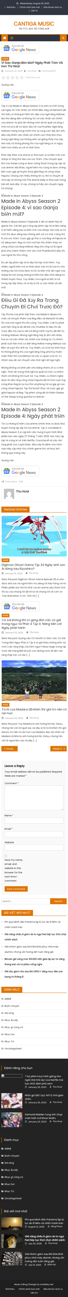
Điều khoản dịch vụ (53, 7)
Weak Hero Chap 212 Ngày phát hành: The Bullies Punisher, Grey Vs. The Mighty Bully (60, 748)
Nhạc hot (10, 1034)
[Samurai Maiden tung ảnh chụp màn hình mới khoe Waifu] (11, 1119)
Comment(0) (48, 71)
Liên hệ (34, 10)
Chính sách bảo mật (29, 7)
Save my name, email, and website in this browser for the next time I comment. (14, 870)
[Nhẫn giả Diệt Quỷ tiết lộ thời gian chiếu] (11, 1100)
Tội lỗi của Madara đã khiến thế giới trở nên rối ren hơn (34, 711)
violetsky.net (46, 1284)
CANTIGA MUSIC (34, 23)
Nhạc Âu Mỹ (11, 1020)
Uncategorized (13, 1048)
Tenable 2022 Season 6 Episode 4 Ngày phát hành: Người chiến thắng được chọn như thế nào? (12, 748)
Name (9, 815)
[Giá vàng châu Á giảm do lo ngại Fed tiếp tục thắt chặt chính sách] (11, 1241)
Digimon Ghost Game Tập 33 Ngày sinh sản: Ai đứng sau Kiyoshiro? (34, 567)
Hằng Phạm (56, 1226)
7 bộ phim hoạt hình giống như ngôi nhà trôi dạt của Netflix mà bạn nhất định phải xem (44, 1080)
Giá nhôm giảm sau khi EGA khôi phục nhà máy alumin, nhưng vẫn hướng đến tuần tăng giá (31, 949)
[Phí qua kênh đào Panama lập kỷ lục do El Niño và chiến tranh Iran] (11, 1223)
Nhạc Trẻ (9, 1041)
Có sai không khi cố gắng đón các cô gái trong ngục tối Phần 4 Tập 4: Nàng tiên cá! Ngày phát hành (32, 624)
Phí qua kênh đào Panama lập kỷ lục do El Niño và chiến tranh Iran (32, 924)
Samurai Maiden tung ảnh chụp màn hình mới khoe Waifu (43, 1116)
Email (9, 829)
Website (9, 842)
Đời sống (9, 1013)
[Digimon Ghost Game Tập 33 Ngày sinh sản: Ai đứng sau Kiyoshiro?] (34, 536)
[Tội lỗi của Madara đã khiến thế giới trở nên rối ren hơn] (34, 680)
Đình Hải (52, 1264)
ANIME (5, 58)
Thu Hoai (31, 71)
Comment (12, 783)
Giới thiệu (11, 7)
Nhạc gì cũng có (14, 1027)
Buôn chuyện (12, 1006)
